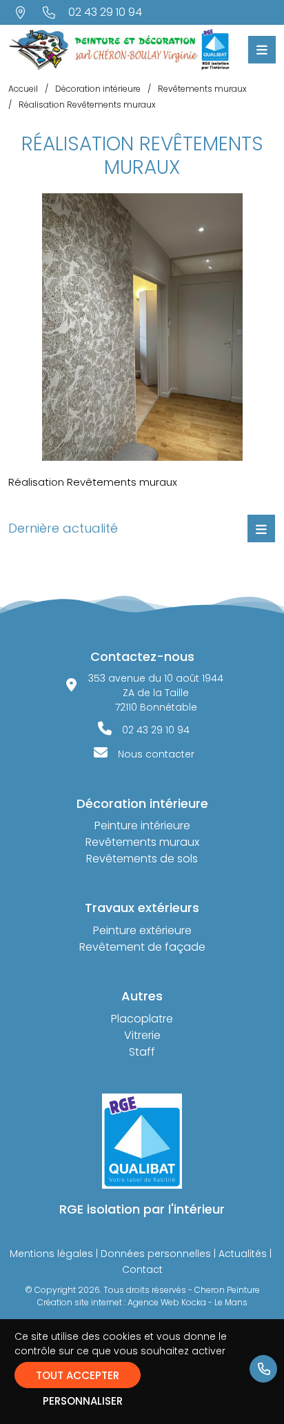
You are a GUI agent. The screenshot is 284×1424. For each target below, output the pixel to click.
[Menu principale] (262, 49)
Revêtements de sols (142, 859)
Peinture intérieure (142, 825)
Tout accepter (77, 1375)
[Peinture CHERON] (119, 48)
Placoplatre (142, 1019)
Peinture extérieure (142, 930)
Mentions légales (51, 1253)
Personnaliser (83, 1401)
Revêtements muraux (142, 842)
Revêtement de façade (142, 947)
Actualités (243, 1253)
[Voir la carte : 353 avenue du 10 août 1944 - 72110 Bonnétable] (20, 12)
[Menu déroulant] (261, 528)
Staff (142, 1052)
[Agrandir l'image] (142, 327)
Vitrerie (142, 1035)
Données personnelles (156, 1253)
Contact (142, 1269)
